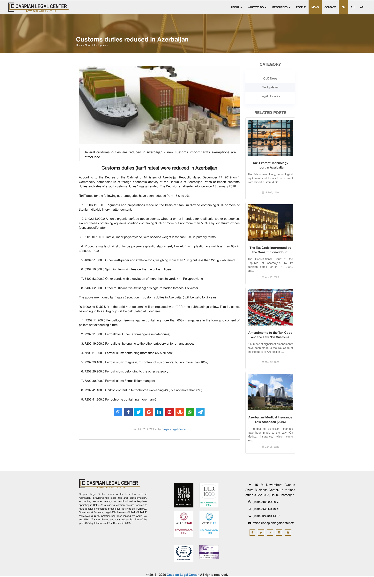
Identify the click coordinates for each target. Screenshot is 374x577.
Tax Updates (270, 87)
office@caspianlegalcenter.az (273, 523)
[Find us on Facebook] (252, 532)
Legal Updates (270, 96)
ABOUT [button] (235, 7)
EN (343, 7)
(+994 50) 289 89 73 (266, 502)
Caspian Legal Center (174, 429)
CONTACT (330, 7)
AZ (361, 7)
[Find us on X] (261, 532)
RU (352, 7)
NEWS (315, 7)
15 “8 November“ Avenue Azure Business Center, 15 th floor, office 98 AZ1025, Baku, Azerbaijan (270, 490)
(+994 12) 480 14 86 (266, 516)
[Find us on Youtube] (288, 532)
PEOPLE (301, 7)
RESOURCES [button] (280, 7)
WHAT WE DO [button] (256, 7)
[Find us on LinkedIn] (270, 532)
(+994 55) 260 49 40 (266, 509)
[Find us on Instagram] (279, 532)
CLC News (270, 78)
